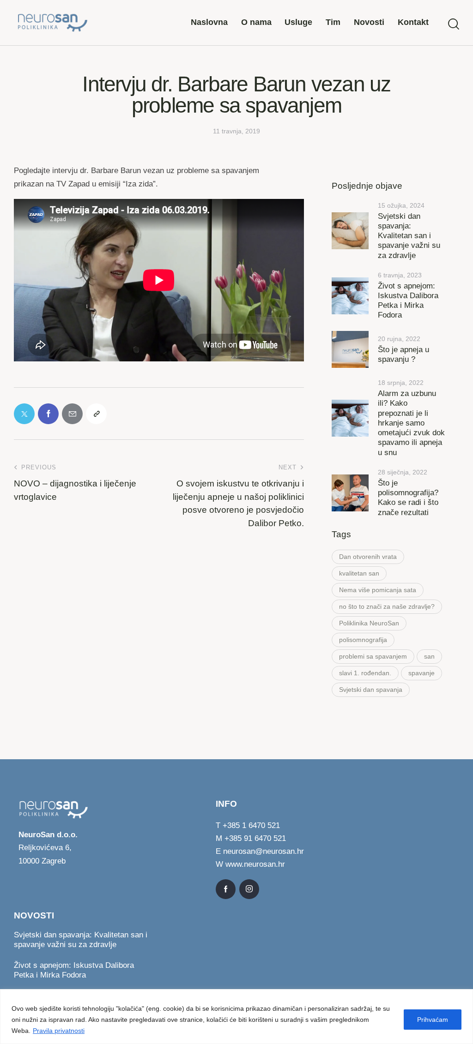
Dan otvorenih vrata (368, 556)
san (429, 656)
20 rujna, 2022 (399, 338)
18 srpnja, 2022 (401, 382)
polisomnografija (363, 639)
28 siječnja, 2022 (402, 472)
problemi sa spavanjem (373, 656)
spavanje (421, 673)
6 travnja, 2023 (400, 275)
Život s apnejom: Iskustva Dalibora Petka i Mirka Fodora (408, 301)
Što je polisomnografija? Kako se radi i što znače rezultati (408, 498)
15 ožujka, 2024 (401, 205)
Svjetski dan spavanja (370, 689)
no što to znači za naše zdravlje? (387, 606)
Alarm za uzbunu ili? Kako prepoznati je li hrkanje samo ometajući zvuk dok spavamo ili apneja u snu (411, 423)
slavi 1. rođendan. (365, 673)
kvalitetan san (359, 573)
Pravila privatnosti (59, 1030)
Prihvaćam (432, 1019)
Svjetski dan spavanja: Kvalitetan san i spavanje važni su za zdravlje (409, 236)
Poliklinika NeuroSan (369, 623)
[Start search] (453, 24)
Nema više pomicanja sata (377, 590)
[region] (236, 1016)
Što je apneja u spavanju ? (403, 354)
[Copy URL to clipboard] (96, 413)
